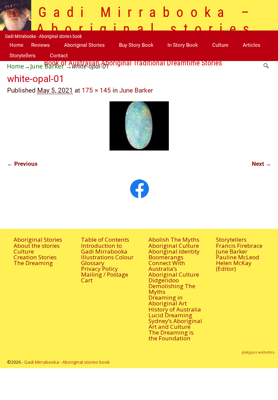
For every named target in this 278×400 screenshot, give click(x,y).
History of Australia (174, 309)
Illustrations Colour (107, 257)
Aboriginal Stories (84, 45)
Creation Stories (35, 257)
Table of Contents (105, 239)
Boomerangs (165, 257)
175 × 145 (96, 90)
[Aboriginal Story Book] (138, 188)
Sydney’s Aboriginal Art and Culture (175, 324)
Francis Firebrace (239, 245)
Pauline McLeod (237, 257)
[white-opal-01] (139, 126)
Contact (59, 56)
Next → (261, 163)
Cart (87, 280)
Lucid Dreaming (170, 315)
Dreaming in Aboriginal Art (167, 300)
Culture (220, 45)
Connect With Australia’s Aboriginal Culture (173, 268)
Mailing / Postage (104, 274)
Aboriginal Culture (173, 245)
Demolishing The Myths (171, 289)
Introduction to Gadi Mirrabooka (104, 248)
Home (16, 45)
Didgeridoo (163, 280)
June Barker (136, 90)
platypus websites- (258, 352)
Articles (251, 45)
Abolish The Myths (173, 239)
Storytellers (22, 56)
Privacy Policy (99, 269)
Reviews (40, 45)
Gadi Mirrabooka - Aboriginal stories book (43, 36)
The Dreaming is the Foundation (171, 335)
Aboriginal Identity (174, 251)
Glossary (92, 263)
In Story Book (182, 45)
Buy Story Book (136, 45)
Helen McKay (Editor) (234, 266)
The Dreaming (33, 263)
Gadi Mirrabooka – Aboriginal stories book (146, 28)
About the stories (37, 245)
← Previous (22, 163)
